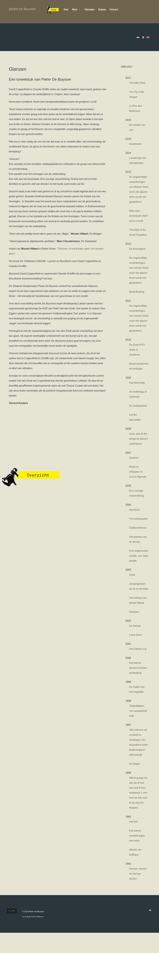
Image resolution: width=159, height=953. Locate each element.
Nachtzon (134, 509)
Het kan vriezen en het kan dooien (137, 873)
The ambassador (138, 518)
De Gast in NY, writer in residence (137, 349)
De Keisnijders (137, 249)
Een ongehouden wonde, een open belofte (138, 556)
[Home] (53, 10)
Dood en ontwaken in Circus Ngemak (137, 471)
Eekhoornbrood (137, 527)
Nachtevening (137, 382)
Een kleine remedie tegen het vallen (137, 835)
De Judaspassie (138, 405)
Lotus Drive (135, 635)
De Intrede (135, 626)
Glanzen (134, 457)
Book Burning (136, 291)
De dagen (134, 763)
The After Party (137, 83)
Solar (132, 574)
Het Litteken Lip (137, 649)
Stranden (134, 612)
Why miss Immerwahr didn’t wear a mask (138, 216)
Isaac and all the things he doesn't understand (138, 438)
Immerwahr (135, 144)
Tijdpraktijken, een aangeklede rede (138, 711)
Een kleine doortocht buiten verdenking (138, 668)
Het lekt (133, 821)
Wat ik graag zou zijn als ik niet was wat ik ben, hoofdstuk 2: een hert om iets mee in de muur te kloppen (138, 792)
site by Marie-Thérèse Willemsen (32, 917)
